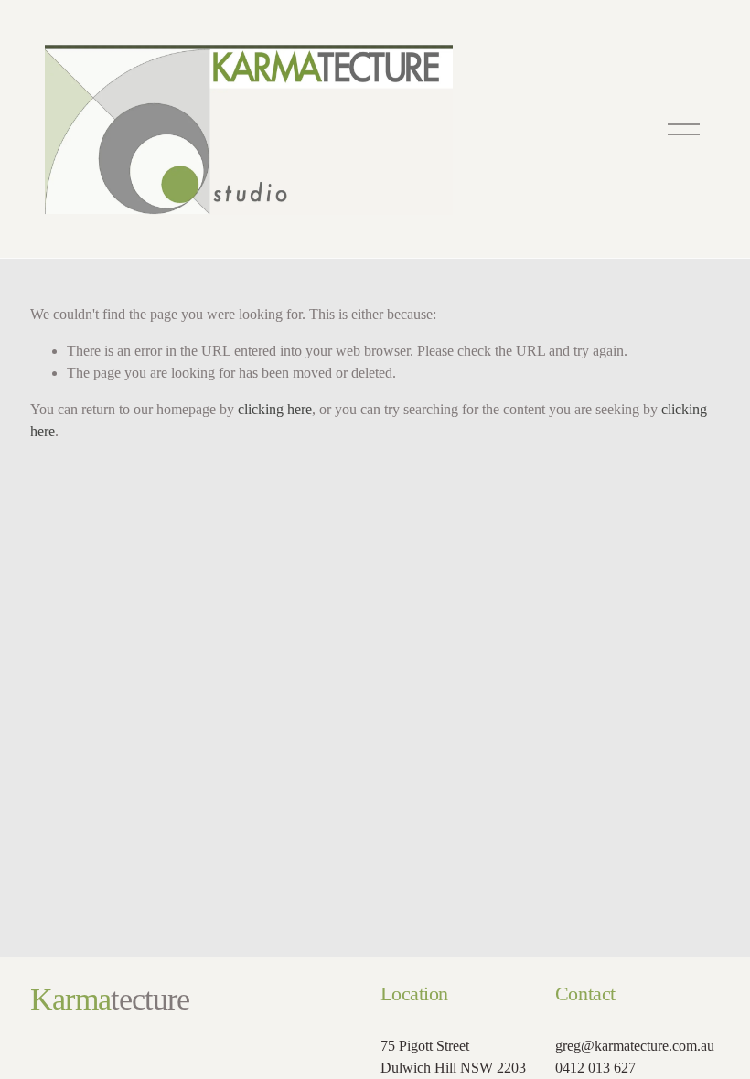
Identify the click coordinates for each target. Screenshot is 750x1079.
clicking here (275, 409)
